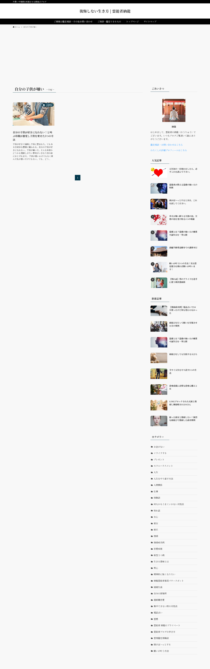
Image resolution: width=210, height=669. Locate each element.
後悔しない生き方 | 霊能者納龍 (105, 11)
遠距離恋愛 (159, 599)
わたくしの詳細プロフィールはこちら (169, 150)
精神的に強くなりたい (164, 574)
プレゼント (159, 459)
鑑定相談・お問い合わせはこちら (167, 144)
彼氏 (156, 529)
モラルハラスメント (163, 465)
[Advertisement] (105, 52)
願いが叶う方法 (161, 650)
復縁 (156, 536)
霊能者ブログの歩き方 (164, 631)
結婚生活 (158, 587)
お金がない (159, 446)
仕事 (156, 491)
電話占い (158, 612)
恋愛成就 (158, 548)
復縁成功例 (159, 542)
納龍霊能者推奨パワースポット (169, 580)
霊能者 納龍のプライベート (167, 625)
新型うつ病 (159, 555)
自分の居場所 (160, 593)
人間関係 (158, 484)
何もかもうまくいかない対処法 (169, 504)
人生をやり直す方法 (163, 478)
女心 (156, 516)
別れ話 (157, 510)
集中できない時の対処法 (165, 606)
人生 (156, 472)
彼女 (156, 523)
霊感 (156, 619)
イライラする (160, 453)
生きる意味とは (161, 561)
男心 (156, 567)
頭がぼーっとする (162, 644)
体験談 (157, 497)
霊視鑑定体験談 (161, 638)
